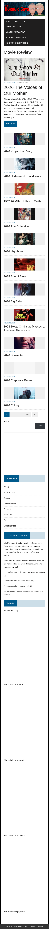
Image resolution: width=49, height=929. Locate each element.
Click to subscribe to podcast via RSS (18, 586)
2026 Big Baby (13, 301)
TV (5, 520)
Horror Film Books (16, 38)
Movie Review (9, 83)
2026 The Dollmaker (16, 226)
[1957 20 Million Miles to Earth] (24, 194)
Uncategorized (10, 526)
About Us (20, 21)
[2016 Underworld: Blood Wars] (24, 168)
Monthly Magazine (15, 32)
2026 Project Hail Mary (18, 151)
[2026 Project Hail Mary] (24, 143)
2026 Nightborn (13, 251)
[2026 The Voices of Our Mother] (24, 79)
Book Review (9, 493)
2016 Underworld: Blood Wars (22, 176)
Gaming (7, 498)
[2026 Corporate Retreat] (24, 373)
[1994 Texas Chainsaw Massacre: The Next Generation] (24, 319)
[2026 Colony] (24, 398)
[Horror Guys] (24, 9)
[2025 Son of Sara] (24, 269)
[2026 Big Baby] (24, 294)
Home (8, 21)
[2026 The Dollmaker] (24, 219)
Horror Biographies (17, 43)
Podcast (7, 509)
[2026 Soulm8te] (24, 348)
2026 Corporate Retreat (18, 380)
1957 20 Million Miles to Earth (22, 201)
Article (6, 487)
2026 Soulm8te (13, 355)
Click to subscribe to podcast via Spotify (19, 580)
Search (6, 421)
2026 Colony (11, 405)
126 (27, 415)
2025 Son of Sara (15, 276)
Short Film (8, 515)
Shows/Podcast (14, 27)
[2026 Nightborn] (24, 244)
